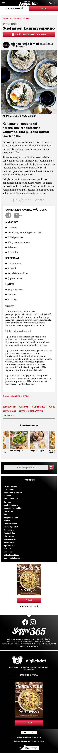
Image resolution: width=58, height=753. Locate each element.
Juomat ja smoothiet (12, 508)
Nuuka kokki (9, 530)
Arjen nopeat (16, 19)
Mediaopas (18, 644)
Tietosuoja (28, 644)
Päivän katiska (10, 539)
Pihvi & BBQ (9, 536)
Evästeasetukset (14, 639)
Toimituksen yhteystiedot (28, 646)
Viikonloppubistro (11, 555)
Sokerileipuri (9, 542)
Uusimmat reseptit (12, 486)
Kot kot (7, 521)
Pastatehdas (9, 533)
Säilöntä (7, 549)
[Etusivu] (28, 3)
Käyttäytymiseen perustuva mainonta (29, 741)
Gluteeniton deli (11, 499)
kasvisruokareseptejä (31, 411)
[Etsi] (51, 3)
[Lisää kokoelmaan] (8, 215)
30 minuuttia (9, 407)
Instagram (33, 622)
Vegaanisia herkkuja (13, 558)
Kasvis (5, 19)
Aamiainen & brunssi (13, 493)
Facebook (25, 622)
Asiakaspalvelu (28, 639)
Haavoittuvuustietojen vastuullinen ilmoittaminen (28, 642)
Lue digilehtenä (14, 8)
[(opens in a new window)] (29, 579)
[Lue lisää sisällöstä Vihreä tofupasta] (19, 440)
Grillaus (7, 502)
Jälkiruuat (8, 511)
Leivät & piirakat (11, 527)
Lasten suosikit (10, 524)
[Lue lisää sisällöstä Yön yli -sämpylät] (39, 440)
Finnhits (7, 496)
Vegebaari (24, 407)
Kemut (7, 514)
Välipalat (27, 19)
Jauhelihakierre (11, 505)
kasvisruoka (9, 411)
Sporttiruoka (9, 546)
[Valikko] (3, 3)
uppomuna (8, 416)
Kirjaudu (54, 3)
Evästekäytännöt (43, 639)
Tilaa (44, 8)
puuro (52, 407)
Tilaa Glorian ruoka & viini (16, 396)
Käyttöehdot (7, 644)
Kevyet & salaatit (11, 517)
